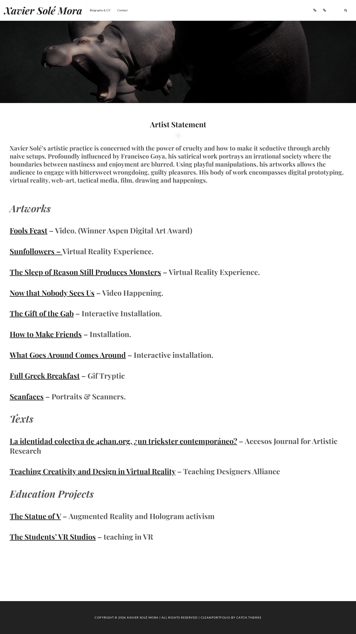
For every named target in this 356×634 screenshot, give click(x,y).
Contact (122, 10)
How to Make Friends (46, 334)
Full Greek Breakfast (45, 375)
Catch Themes (248, 617)
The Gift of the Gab (42, 313)
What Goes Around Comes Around (68, 355)
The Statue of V (35, 516)
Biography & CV (100, 10)
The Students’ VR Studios (53, 536)
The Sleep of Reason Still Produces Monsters (85, 272)
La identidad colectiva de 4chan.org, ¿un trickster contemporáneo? (123, 441)
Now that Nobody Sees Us (52, 293)
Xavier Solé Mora (43, 10)
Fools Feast (28, 230)
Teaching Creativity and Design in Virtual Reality (93, 471)
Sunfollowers (36, 251)
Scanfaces (27, 396)
